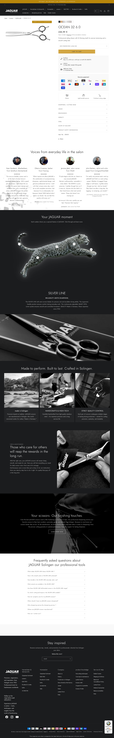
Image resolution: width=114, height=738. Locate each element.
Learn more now (57, 532)
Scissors (11, 18)
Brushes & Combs (26, 684)
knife (23, 687)
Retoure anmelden (98, 691)
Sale (41, 689)
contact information (87, 731)
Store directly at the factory (65, 682)
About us (60, 673)
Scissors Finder (80, 689)
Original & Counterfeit (82, 685)
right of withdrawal (70, 731)
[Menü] (111, 721)
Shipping (69, 35)
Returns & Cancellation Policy (99, 681)
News (59, 689)
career (59, 685)
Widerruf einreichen (99, 688)
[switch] (108, 732)
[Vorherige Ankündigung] (5, 4)
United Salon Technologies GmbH (23, 731)
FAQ (59, 695)
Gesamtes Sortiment (27, 675)
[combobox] (96, 11)
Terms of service (60, 731)
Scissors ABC (79, 682)
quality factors (79, 679)
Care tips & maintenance (82, 676)
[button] (25, 9)
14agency (45, 731)
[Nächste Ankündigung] (109, 4)
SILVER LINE (18, 18)
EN (95, 11)
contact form (61, 692)
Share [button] (61, 139)
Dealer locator (97, 673)
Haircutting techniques (81, 673)
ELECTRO (24, 681)
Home (5, 18)
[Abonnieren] (70, 659)
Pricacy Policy (52, 731)
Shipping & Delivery (99, 676)
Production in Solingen (64, 679)
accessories (25, 690)
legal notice (79, 731)
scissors (24, 678)
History (60, 676)
